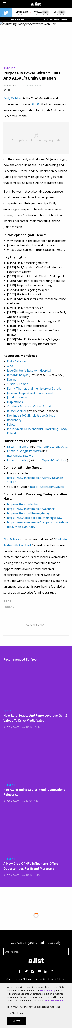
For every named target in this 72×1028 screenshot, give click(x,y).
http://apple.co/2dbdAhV (51, 447)
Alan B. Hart (11, 539)
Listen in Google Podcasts (24, 451)
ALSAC (35, 104)
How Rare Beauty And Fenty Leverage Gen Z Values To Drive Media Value (35, 718)
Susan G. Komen (17, 384)
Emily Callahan (12, 98)
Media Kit (40, 979)
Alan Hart (11, 85)
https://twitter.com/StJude (47, 487)
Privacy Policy (47, 990)
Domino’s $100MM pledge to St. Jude (31, 415)
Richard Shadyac (17, 375)
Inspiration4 (15, 402)
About (9, 979)
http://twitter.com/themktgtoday (28, 513)
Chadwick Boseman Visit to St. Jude (29, 406)
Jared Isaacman (17, 397)
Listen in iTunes (17, 447)
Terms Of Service (24, 979)
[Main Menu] (4, 3)
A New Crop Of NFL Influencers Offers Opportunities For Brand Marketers (31, 866)
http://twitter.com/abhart (23, 504)
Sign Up (52, 3)
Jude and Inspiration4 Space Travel (30, 393)
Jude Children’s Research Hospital (29, 370)
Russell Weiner (16, 411)
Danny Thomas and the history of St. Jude (34, 388)
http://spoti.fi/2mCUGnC (51, 460)
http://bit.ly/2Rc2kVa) (20, 456)
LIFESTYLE (9, 785)
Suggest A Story (56, 979)
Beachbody (14, 420)
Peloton (12, 424)
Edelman (12, 379)
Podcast (9, 68)
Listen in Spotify (17, 460)
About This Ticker (18, 19)
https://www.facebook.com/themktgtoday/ (34, 518)
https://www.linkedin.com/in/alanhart (31, 509)
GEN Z (7, 711)
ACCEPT (16, 1021)
